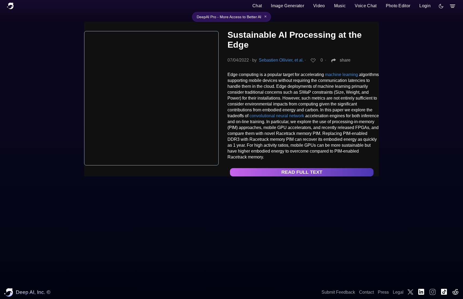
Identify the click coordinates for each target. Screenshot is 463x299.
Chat (257, 5)
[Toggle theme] (441, 6)
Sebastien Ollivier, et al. (281, 60)
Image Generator (287, 5)
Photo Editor (398, 5)
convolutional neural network (276, 115)
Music (340, 5)
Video (319, 5)
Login (425, 5)
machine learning (341, 74)
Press (383, 292)
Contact (366, 292)
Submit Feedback (338, 292)
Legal (398, 292)
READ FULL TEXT (301, 172)
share (345, 60)
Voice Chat (365, 5)
